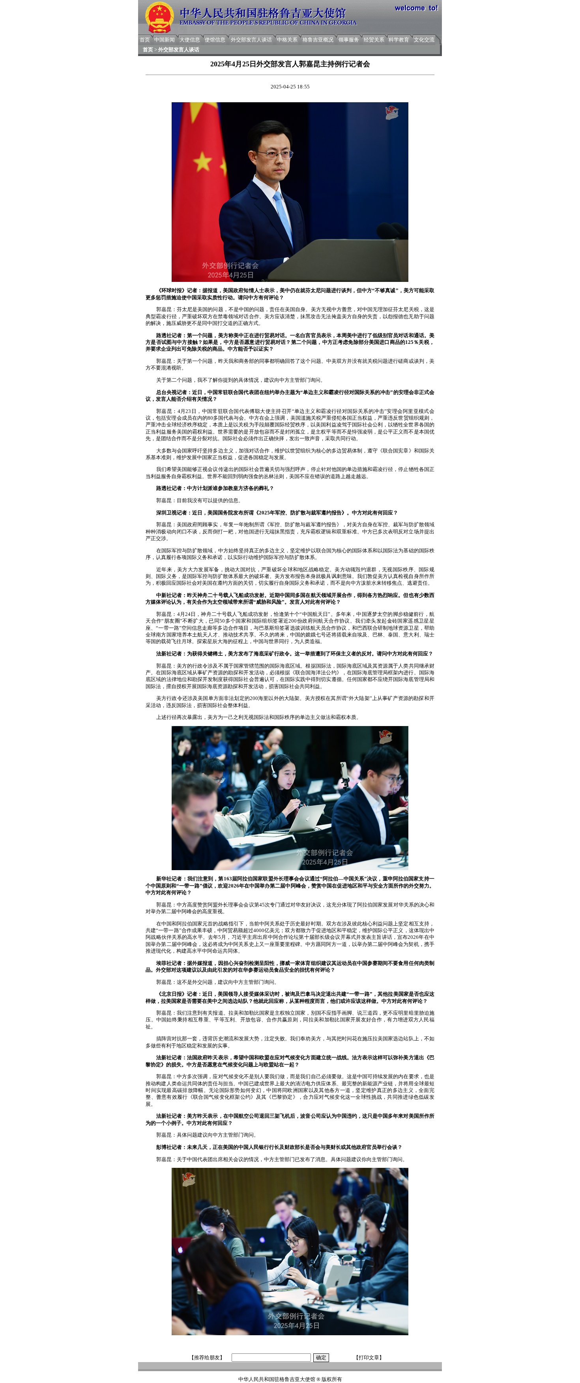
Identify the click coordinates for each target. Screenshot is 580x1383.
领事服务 (349, 40)
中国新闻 (164, 40)
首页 (145, 40)
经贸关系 (374, 40)
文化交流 (424, 40)
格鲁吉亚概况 (318, 40)
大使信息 (190, 40)
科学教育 (399, 40)
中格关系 (287, 40)
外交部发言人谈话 (251, 40)
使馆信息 (215, 40)
